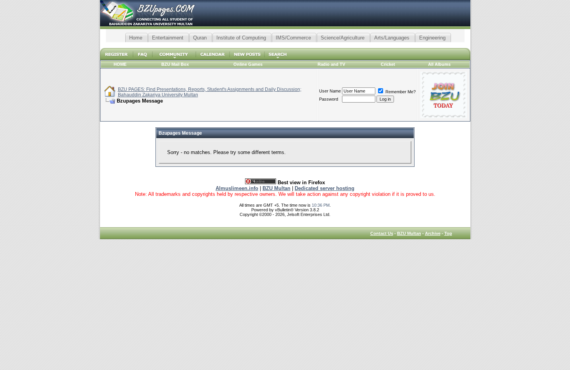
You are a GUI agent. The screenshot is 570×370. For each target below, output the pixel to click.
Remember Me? (400, 91)
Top (448, 233)
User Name (330, 91)
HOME (120, 64)
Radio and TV (331, 64)
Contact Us (381, 233)
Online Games (248, 64)
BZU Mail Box (175, 64)
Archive (432, 233)
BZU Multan (409, 233)
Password (328, 99)
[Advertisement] (285, 45)
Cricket (388, 64)
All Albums (439, 64)
